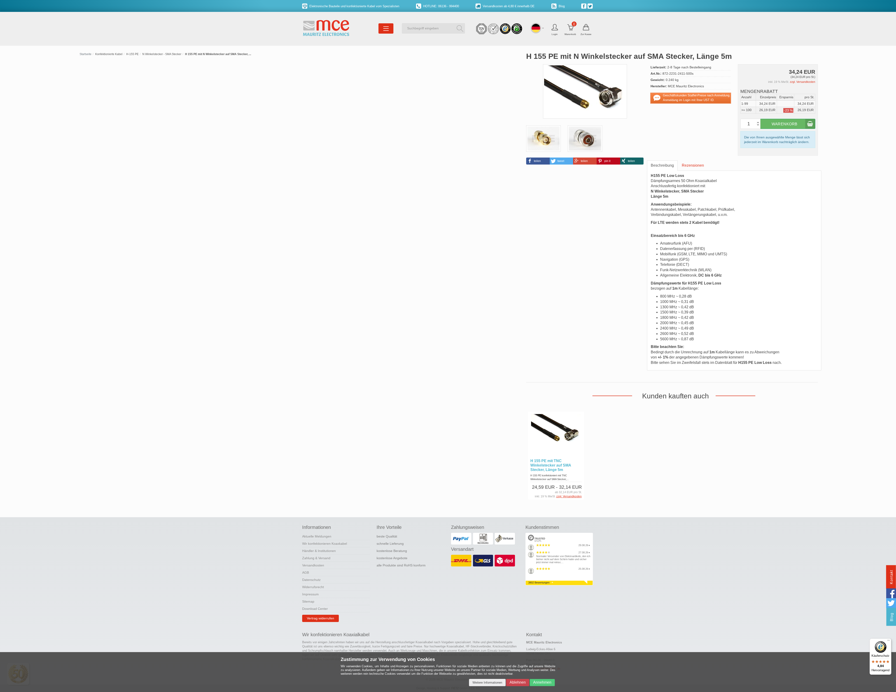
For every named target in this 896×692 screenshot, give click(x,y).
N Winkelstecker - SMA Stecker (161, 54)
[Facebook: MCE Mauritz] (584, 6)
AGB (305, 572)
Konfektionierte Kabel (108, 54)
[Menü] (888, 641)
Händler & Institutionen (319, 551)
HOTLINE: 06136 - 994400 (440, 6)
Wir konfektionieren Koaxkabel (324, 543)
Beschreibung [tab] (662, 165)
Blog (561, 6)
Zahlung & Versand (316, 558)
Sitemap (308, 601)
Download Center (315, 609)
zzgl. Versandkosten (802, 82)
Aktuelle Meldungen (316, 536)
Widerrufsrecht (313, 587)
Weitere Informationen (487, 682)
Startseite (85, 54)
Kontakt (891, 577)
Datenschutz (311, 580)
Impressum (310, 594)
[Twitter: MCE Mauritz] (591, 6)
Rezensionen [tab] (693, 165)
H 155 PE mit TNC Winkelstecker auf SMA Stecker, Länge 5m (550, 465)
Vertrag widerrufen (320, 618)
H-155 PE (132, 54)
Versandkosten (313, 565)
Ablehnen (518, 682)
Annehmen (542, 682)
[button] (538, 161)
